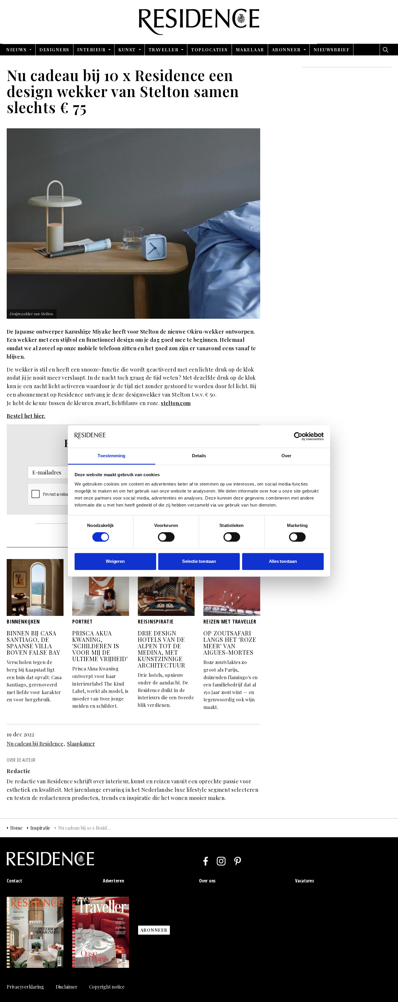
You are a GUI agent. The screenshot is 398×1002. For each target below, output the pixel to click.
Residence (199, 22)
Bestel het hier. (26, 415)
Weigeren (115, 561)
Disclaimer (67, 987)
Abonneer (286, 49)
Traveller (164, 49)
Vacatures (304, 880)
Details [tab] (199, 455)
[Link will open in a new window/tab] (205, 861)
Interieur (91, 49)
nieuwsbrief (332, 49)
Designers (54, 49)
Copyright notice (106, 987)
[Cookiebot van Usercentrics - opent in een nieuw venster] (298, 436)
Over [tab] (286, 455)
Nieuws (16, 49)
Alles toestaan (283, 561)
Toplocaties (209, 49)
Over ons (207, 880)
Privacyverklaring (25, 987)
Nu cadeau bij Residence (35, 743)
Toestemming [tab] (111, 455)
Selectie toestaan (199, 561)
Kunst (127, 49)
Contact (14, 880)
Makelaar (250, 49)
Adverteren (113, 880)
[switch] (166, 537)
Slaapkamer (81, 743)
